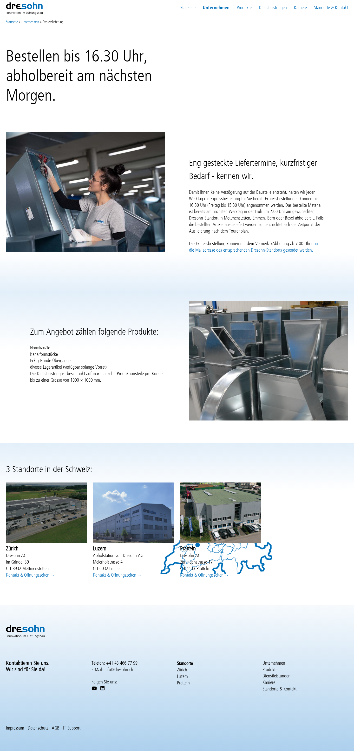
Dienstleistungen (273, 8)
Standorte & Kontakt (331, 8)
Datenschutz (38, 728)
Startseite (188, 8)
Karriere (300, 8)
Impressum (15, 728)
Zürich (182, 670)
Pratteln (183, 683)
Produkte (244, 8)
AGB (55, 728)
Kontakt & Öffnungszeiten (27, 575)
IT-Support (71, 728)
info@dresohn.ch (119, 670)
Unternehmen (216, 8)
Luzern (182, 676)
